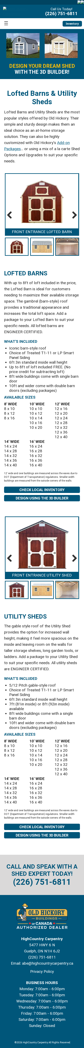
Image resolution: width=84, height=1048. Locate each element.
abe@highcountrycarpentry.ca (47, 963)
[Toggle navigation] (6, 23)
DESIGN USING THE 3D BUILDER (42, 498)
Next (73, 215)
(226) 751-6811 (61, 13)
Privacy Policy (42, 971)
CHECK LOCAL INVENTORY (42, 490)
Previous (11, 215)
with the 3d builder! (42, 69)
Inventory (72, 23)
